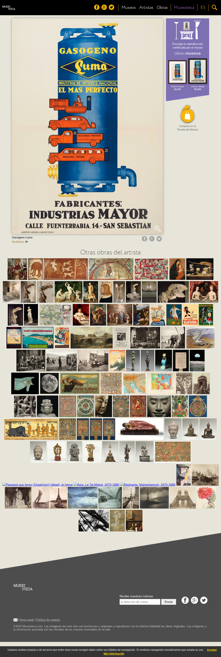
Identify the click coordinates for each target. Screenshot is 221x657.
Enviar (169, 601)
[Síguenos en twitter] (112, 9)
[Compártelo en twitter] (159, 240)
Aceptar (212, 649)
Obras (162, 8)
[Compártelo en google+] (152, 240)
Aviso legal (27, 619)
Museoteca (184, 8)
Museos (129, 8)
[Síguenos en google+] (104, 9)
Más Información (114, 653)
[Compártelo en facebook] (145, 240)
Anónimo (18, 241)
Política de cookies (48, 619)
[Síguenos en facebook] (97, 9)
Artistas (146, 8)
